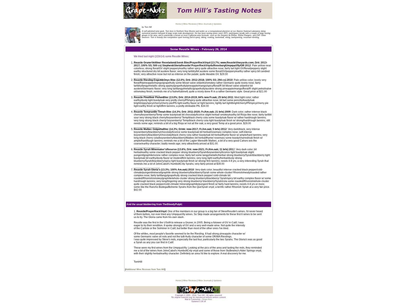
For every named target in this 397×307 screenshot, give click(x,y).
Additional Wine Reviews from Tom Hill (145, 269)
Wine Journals (205, 24)
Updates (217, 24)
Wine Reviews (189, 24)
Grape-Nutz (207, 299)
